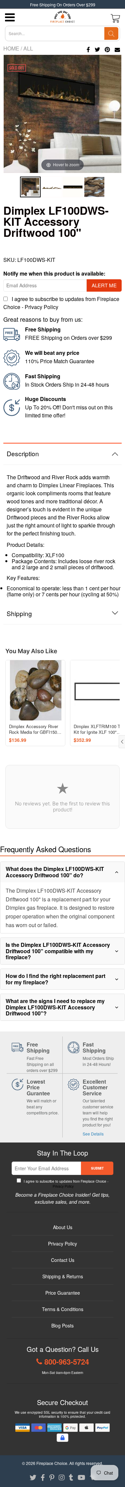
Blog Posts (62, 1325)
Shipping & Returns (62, 1276)
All (28, 48)
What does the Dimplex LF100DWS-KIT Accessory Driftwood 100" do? (55, 872)
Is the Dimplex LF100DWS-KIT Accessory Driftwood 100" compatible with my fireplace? (58, 951)
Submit (97, 1168)
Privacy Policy (41, 307)
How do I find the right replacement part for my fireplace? (55, 979)
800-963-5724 (66, 1362)
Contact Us (62, 1260)
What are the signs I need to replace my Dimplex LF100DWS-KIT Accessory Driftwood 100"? (55, 1007)
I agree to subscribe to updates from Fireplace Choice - (65, 1184)
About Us (62, 1227)
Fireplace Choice (51, 1463)
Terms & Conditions (62, 1309)
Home (11, 48)
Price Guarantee (62, 1292)
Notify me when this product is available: (54, 273)
